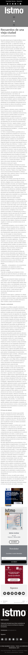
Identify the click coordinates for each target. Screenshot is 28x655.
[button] (14, 17)
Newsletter (19, 1)
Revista (13, 1)
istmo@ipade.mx (12, 630)
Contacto (21, 652)
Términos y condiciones (18, 650)
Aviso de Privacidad (6, 650)
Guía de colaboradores (12, 652)
